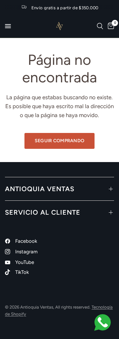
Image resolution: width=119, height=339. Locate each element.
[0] (109, 26)
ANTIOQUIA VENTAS (39, 189)
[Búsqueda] (100, 26)
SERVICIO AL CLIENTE (42, 212)
